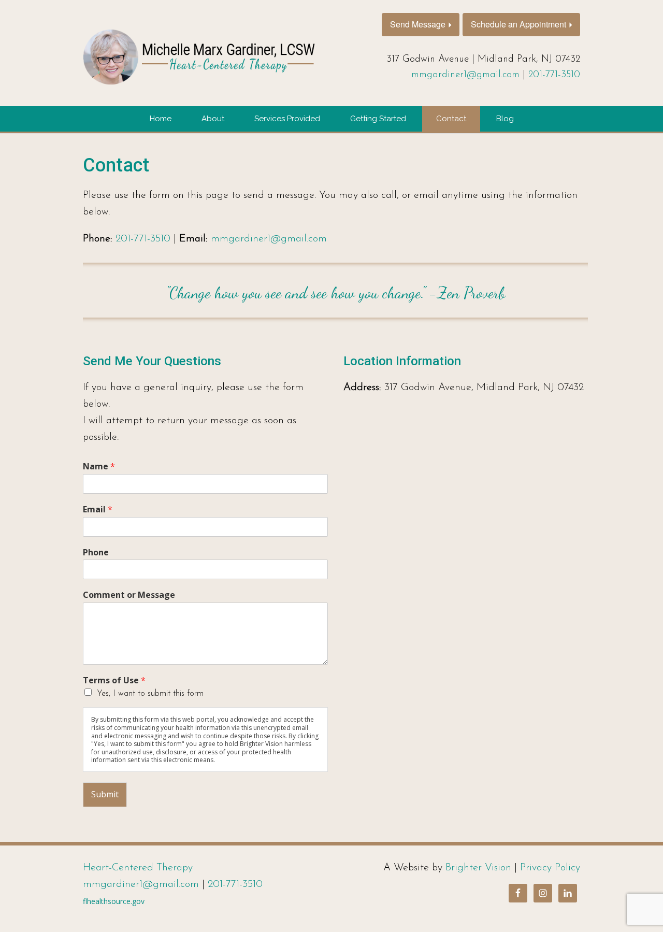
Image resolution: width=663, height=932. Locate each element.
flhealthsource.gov (114, 901)
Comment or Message (129, 595)
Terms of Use (114, 680)
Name (99, 466)
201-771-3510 (554, 75)
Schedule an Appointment (518, 24)
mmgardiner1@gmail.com (465, 75)
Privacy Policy (550, 868)
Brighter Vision (478, 868)
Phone (96, 552)
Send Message (417, 24)
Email (97, 509)
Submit (105, 794)
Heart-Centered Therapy (138, 868)
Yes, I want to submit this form (150, 694)
